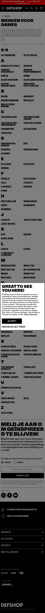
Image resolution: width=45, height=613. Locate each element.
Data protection (31, 314)
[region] (22, 306)
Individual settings (13, 326)
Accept (12, 321)
